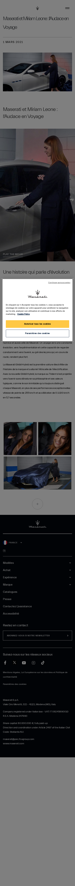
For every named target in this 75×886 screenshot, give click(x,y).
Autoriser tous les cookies (37, 324)
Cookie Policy (23, 314)
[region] (37, 310)
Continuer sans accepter (59, 283)
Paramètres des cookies (37, 333)
